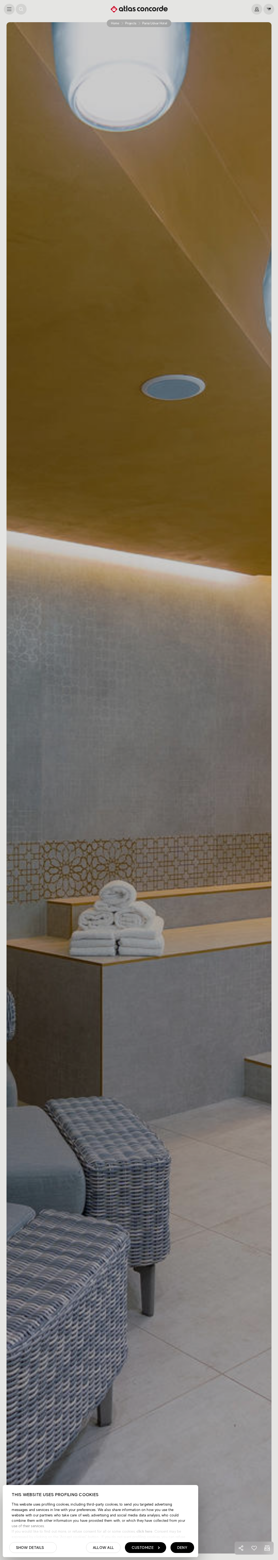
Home (115, 23)
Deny (182, 1547)
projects (130, 23)
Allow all (103, 1547)
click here (144, 1531)
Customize (143, 1547)
